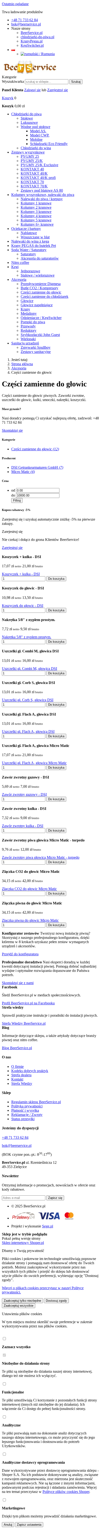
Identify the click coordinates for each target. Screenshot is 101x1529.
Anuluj (8, 1524)
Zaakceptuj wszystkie (18, 1305)
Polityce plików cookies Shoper (66, 1492)
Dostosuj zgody (56, 1300)
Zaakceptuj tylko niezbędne (22, 1300)
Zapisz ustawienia (29, 1524)
